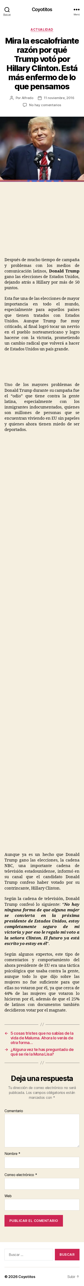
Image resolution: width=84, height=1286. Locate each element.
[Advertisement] (37, 224)
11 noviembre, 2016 (59, 98)
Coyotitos (42, 9)
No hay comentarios (45, 105)
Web (8, 1196)
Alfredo (27, 98)
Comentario (13, 1111)
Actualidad (42, 29)
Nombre (12, 1154)
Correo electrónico (20, 1175)
